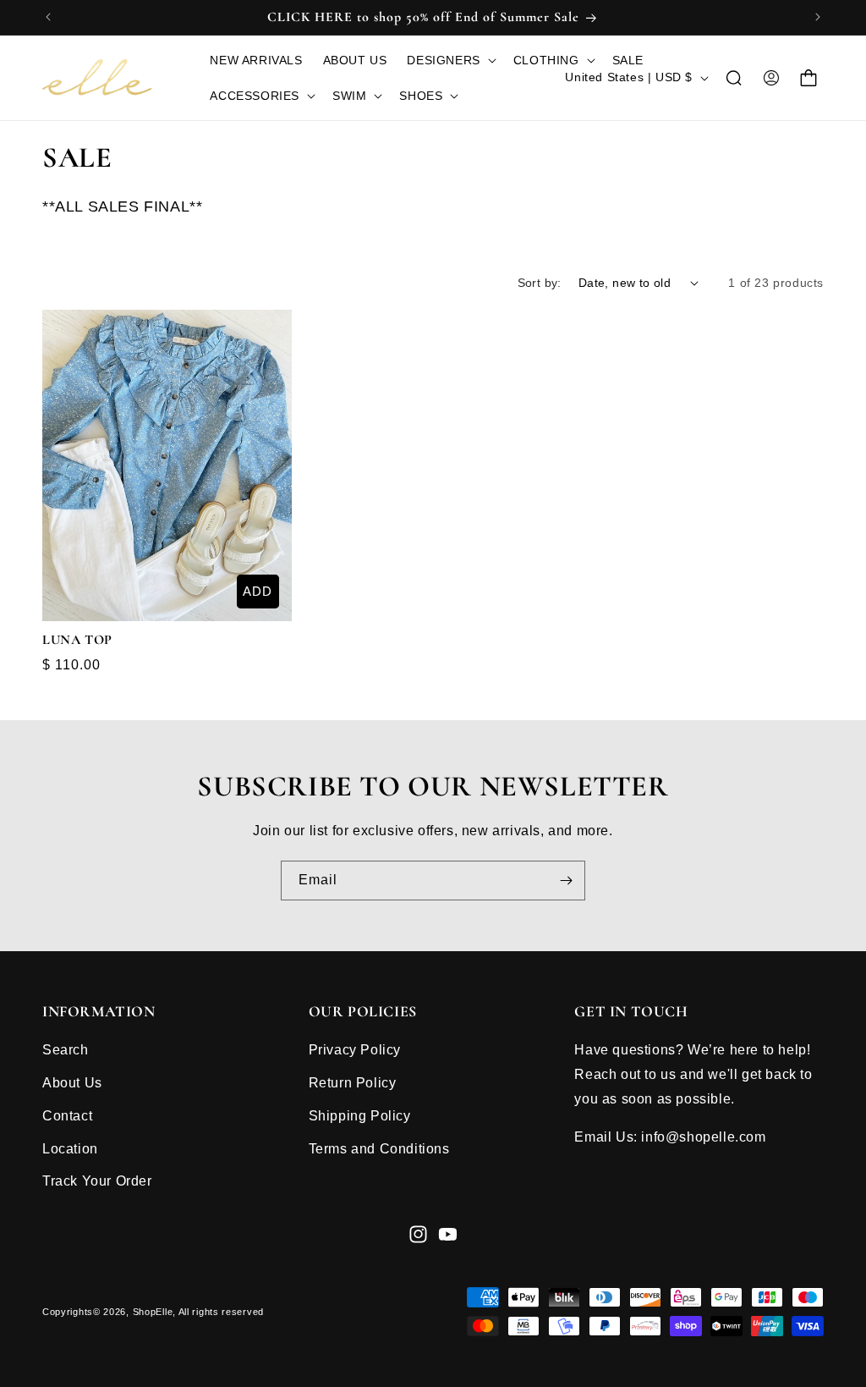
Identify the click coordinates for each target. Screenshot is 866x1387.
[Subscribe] (565, 880)
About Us (72, 1083)
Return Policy (353, 1083)
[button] (449, 60)
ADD (257, 591)
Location (70, 1149)
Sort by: (540, 282)
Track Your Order (97, 1181)
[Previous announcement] (48, 17)
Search (65, 1050)
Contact (67, 1116)
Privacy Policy (355, 1050)
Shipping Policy (360, 1116)
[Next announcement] (817, 17)
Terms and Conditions (379, 1149)
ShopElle (153, 1312)
